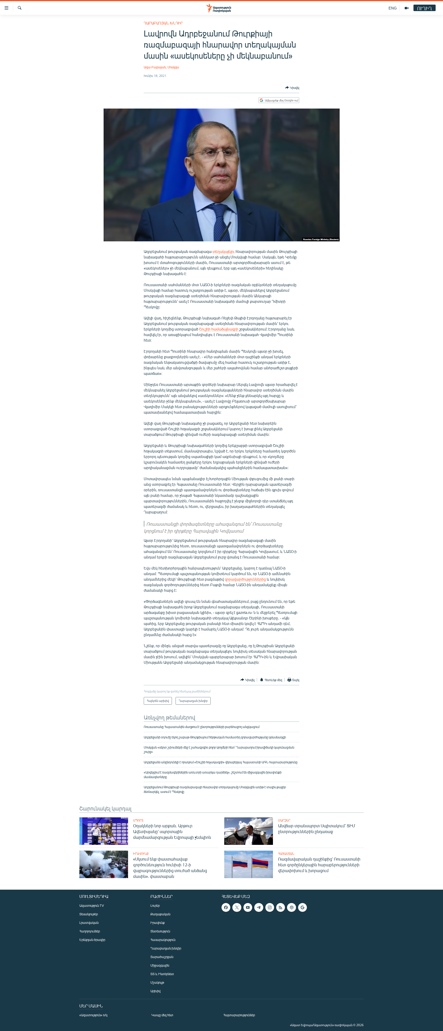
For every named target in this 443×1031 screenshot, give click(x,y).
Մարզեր (284, 820)
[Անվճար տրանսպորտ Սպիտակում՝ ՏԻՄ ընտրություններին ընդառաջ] (248, 831)
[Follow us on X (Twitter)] (236, 907)
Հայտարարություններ (239, 1015)
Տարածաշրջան (161, 957)
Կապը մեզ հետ (162, 1015)
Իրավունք (141, 853)
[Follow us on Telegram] (258, 907)
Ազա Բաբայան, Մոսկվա (161, 67)
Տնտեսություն (160, 931)
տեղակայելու (224, 251)
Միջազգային (159, 965)
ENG (393, 8)
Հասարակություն (162, 940)
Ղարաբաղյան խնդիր (163, 23)
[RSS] (280, 907)
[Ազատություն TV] (406, 8)
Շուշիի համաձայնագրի (219, 329)
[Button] (292, 87)
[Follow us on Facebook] (226, 907)
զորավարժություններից (245, 579)
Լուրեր (155, 905)
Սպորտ (138, 820)
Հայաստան (286, 853)
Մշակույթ (157, 982)
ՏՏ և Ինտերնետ (162, 974)
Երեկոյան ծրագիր (92, 940)
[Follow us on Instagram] (269, 907)
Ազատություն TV (91, 905)
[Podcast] (291, 907)
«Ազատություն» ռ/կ (93, 1015)
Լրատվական (89, 923)
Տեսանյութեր (88, 914)
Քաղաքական (160, 914)
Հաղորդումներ (89, 931)
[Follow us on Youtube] (247, 907)
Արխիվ (155, 991)
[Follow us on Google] (302, 907)
